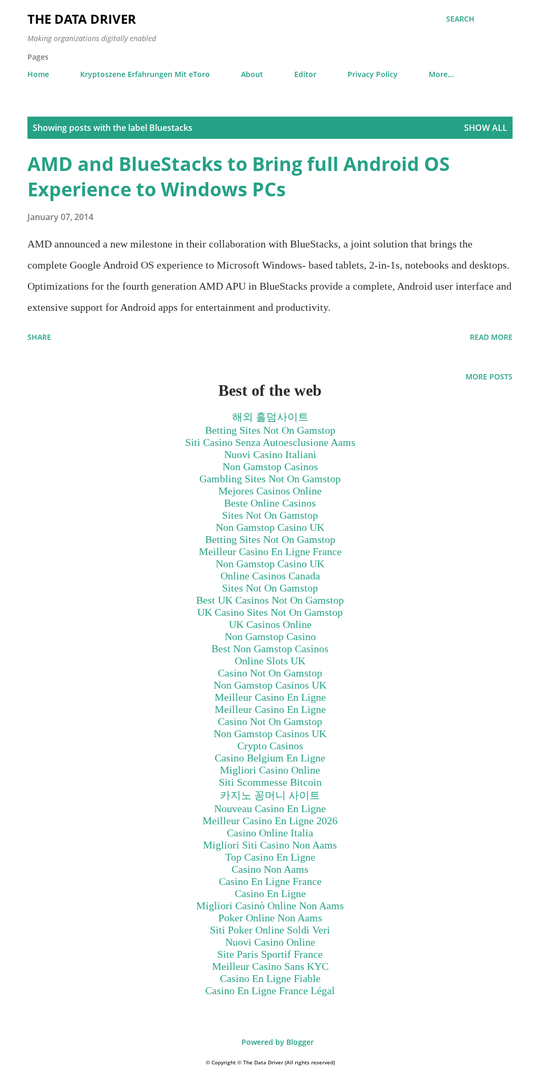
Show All (485, 128)
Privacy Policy (373, 74)
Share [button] (39, 337)
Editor (305, 74)
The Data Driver (81, 18)
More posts (489, 376)
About (252, 74)
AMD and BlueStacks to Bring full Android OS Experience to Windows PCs (238, 176)
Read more (491, 337)
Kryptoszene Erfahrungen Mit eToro (145, 74)
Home (38, 74)
